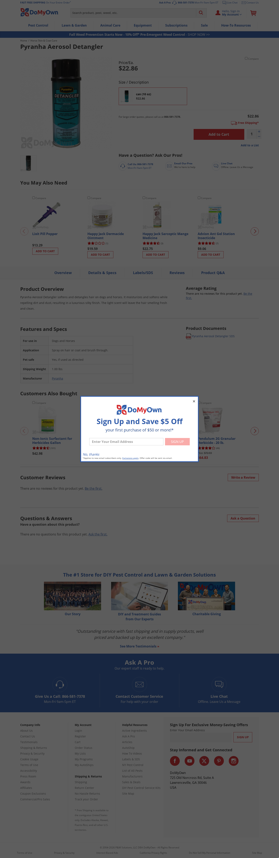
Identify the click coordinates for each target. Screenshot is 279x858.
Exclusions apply (130, 458)
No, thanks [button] (91, 454)
